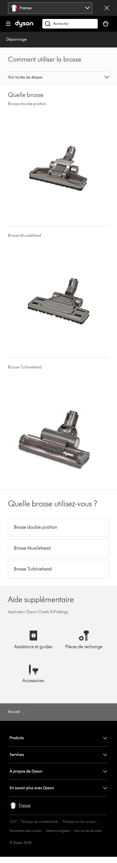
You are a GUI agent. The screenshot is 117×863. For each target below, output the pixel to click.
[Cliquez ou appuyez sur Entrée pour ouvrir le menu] (8, 23)
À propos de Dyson (26, 771)
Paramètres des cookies (25, 831)
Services (17, 754)
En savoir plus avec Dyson (32, 788)
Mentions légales (58, 831)
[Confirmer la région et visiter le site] (107, 8)
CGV (13, 821)
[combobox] (50, 8)
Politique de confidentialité (39, 821)
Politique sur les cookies (79, 821)
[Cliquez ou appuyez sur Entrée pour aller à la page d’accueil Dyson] (24, 25)
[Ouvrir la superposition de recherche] (70, 24)
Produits (17, 738)
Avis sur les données (88, 831)
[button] (58, 77)
